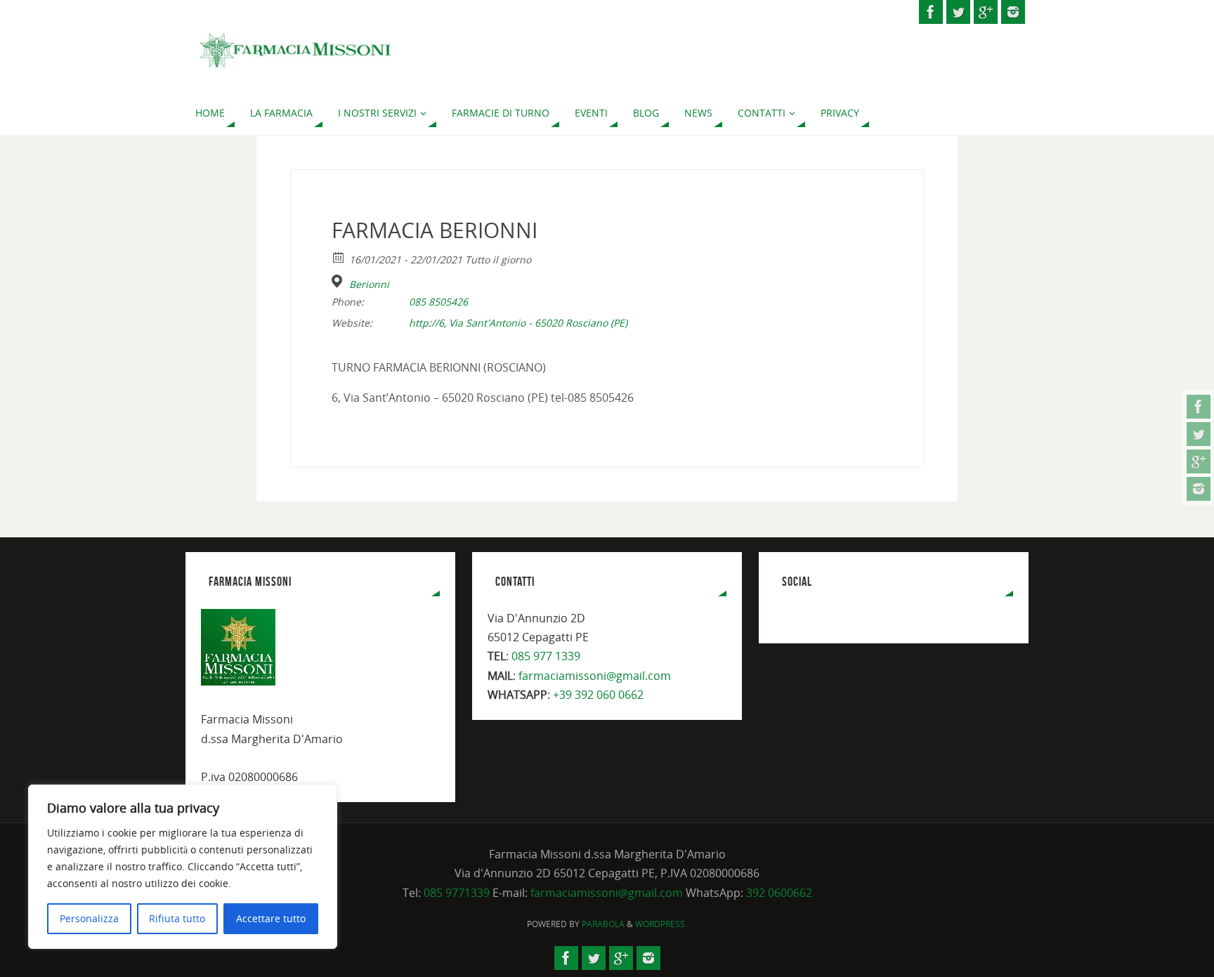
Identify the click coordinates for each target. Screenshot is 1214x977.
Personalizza (89, 918)
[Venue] (339, 281)
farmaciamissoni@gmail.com (594, 675)
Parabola (603, 924)
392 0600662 (779, 892)
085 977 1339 (545, 656)
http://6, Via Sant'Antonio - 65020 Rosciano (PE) (518, 323)
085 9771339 (457, 892)
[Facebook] (1198, 407)
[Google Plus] (1198, 461)
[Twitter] (1198, 434)
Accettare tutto (271, 918)
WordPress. (661, 924)
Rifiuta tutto (177, 918)
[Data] (339, 256)
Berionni (369, 284)
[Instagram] (1198, 489)
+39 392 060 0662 (598, 694)
